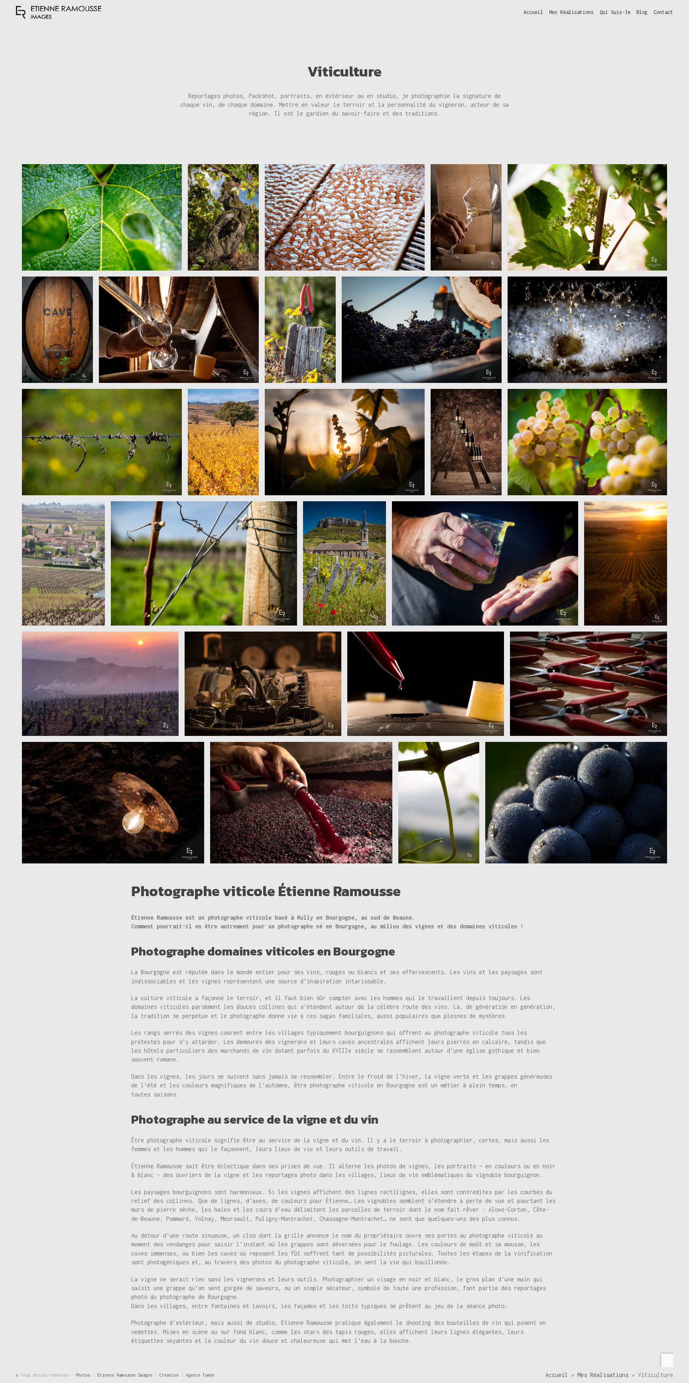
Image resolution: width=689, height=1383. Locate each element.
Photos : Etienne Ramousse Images (115, 1375)
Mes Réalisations (602, 1374)
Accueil (556, 1374)
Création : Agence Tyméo (187, 1375)
